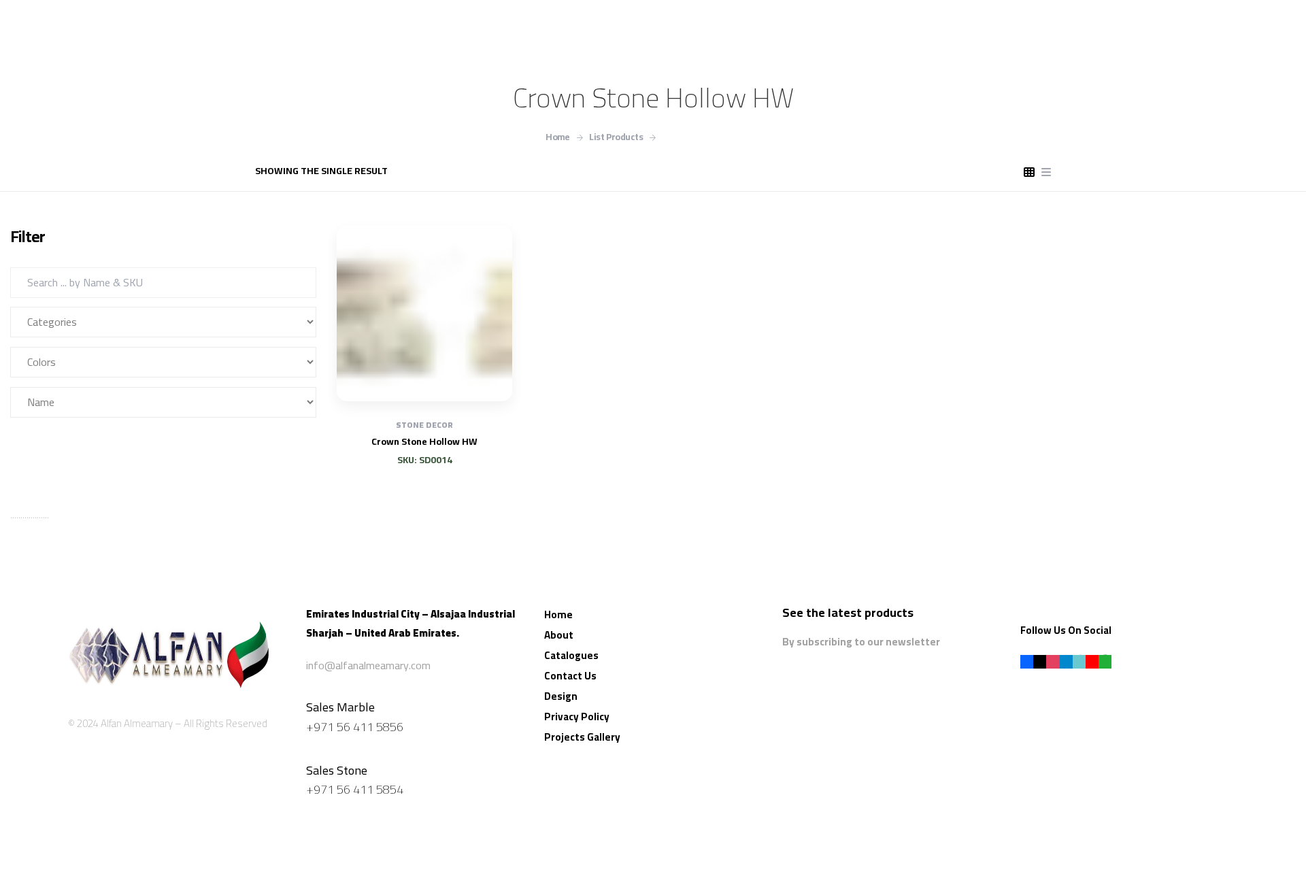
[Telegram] (1066, 661)
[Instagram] (1052, 661)
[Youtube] (1092, 661)
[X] (1039, 661)
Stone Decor (424, 425)
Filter (46, 442)
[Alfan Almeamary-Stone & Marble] (169, 647)
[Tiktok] (1079, 661)
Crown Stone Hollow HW (424, 441)
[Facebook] (1026, 661)
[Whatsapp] (1105, 661)
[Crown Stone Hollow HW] (424, 313)
